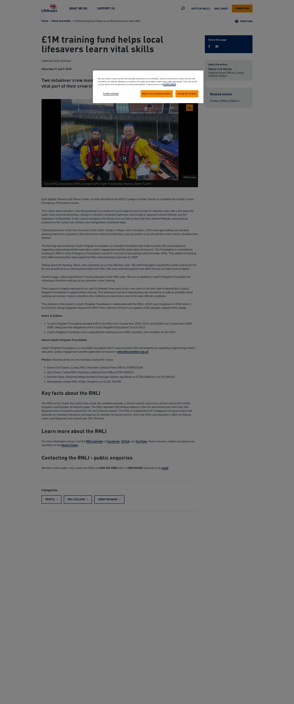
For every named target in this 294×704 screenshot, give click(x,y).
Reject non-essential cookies (156, 94)
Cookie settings (111, 93)
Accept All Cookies (186, 94)
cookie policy (169, 84)
